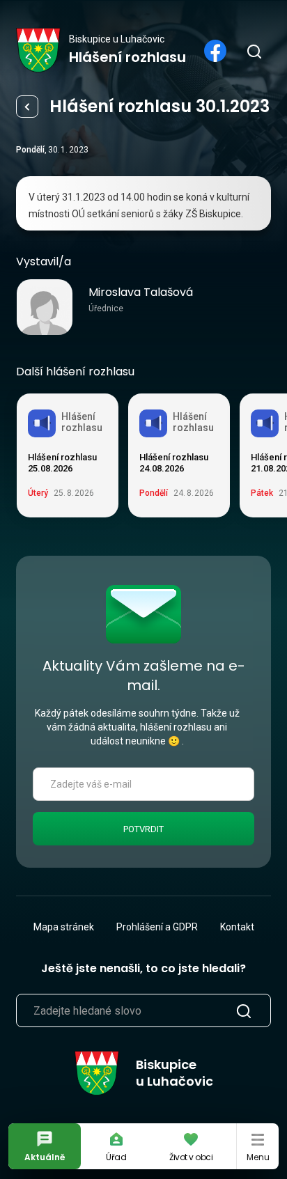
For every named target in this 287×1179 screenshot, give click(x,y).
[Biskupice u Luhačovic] (38, 50)
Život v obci (190, 1157)
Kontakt (237, 926)
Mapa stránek (63, 926)
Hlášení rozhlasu (27, 106)
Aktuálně (44, 1157)
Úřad (116, 1157)
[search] (253, 50)
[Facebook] (215, 50)
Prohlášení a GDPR (157, 926)
